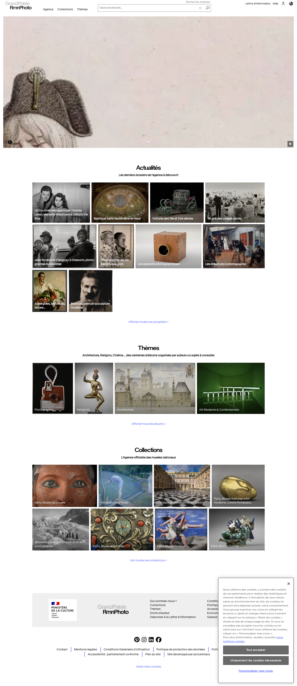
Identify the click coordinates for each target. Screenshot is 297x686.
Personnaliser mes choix (256, 671)
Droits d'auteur (160, 613)
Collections (65, 9)
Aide (275, 3)
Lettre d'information (258, 3)
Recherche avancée (198, 2)
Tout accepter (256, 650)
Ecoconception (217, 613)
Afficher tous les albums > (149, 423)
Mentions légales (85, 649)
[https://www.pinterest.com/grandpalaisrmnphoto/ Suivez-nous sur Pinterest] (137, 640)
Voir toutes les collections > (148, 560)
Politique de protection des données (180, 649)
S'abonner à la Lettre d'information (173, 617)
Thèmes (82, 9)
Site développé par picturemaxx (188, 654)
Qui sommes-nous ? (163, 601)
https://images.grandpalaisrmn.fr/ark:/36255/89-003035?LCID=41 (7, 142)
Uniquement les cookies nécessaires (255, 660)
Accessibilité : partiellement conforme (113, 654)
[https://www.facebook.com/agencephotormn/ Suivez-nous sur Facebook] (158, 640)
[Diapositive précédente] (8, 83)
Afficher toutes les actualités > (148, 321)
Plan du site (153, 654)
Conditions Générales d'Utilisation (127, 649)
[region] (256, 630)
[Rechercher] (207, 8)
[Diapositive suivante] (288, 83)
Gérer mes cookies (148, 666)
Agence (48, 9)
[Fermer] (288, 583)
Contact (62, 649)
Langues (291, 3)
